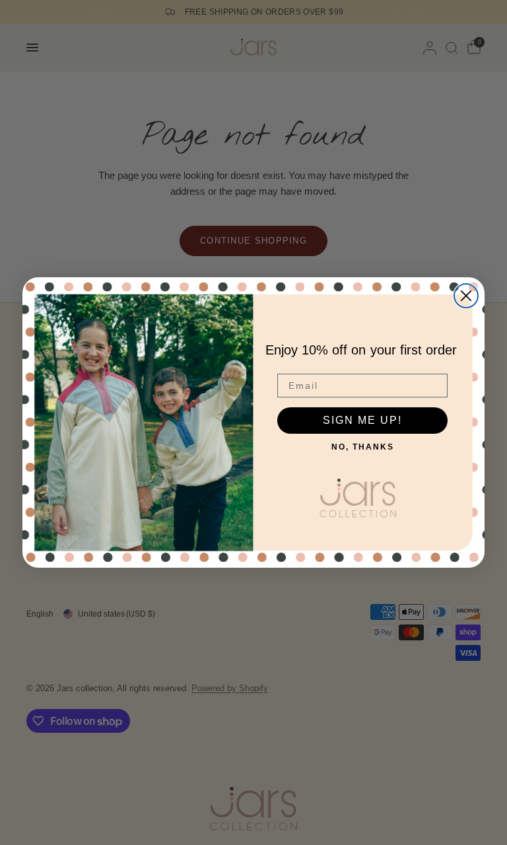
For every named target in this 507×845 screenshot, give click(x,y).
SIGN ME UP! (362, 420)
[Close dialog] (466, 296)
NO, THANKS (362, 447)
